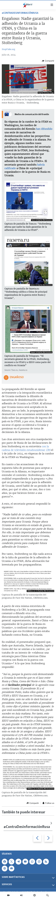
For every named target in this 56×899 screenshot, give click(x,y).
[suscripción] (11, 868)
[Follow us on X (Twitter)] (11, 861)
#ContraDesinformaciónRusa (20, 13)
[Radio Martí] (21, 895)
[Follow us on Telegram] (18, 861)
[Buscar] (47, 895)
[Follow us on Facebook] (4, 861)
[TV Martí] (8, 895)
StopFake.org (8, 49)
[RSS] (46, 861)
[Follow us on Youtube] (25, 861)
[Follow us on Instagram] (39, 861)
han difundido (44, 128)
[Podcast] (34, 895)
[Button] (48, 61)
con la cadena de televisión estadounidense (26, 448)
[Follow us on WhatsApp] (32, 861)
